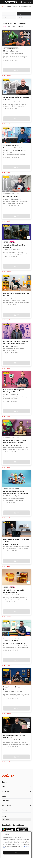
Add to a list (7, 75)
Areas (4, 787)
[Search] (21, 2)
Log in (29, 2)
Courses (8, 6)
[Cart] (24, 2)
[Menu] (3, 2)
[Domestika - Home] (2, 6)
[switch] (8, 26)
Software (5, 791)
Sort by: (17, 26)
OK (16, 852)
